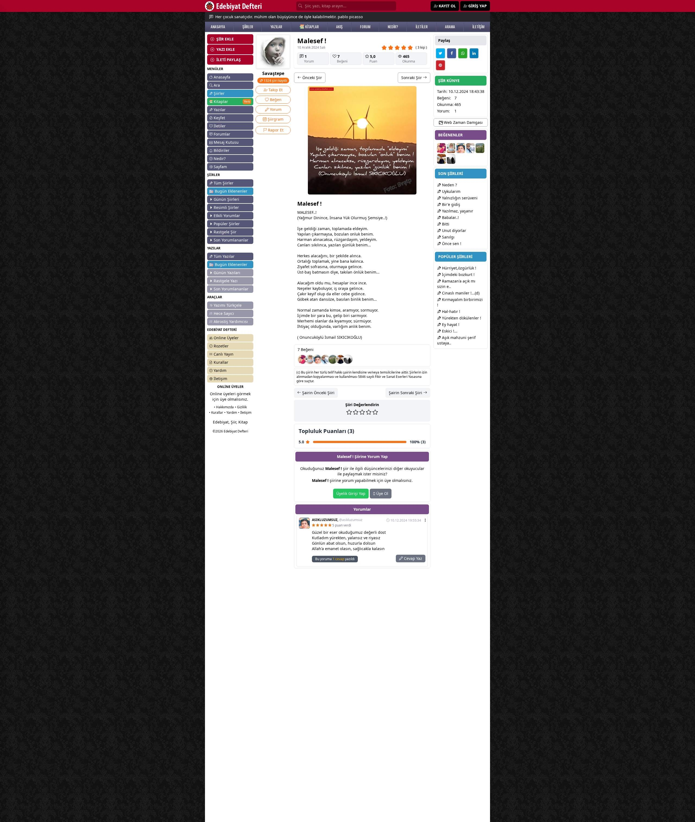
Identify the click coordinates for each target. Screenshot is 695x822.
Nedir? (220, 158)
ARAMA (450, 26)
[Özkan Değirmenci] (348, 359)
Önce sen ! (451, 243)
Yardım (220, 370)
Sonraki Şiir (412, 77)
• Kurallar (216, 412)
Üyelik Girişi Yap (350, 493)
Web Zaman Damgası (463, 122)
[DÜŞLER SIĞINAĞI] (340, 359)
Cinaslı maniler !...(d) (460, 293)
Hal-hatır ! (450, 311)
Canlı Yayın (223, 354)
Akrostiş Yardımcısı (231, 321)
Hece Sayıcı (224, 313)
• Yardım (230, 412)
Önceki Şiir (311, 77)
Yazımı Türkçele (228, 305)
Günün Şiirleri (226, 199)
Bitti (445, 224)
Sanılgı (447, 237)
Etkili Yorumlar (227, 215)
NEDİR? (393, 26)
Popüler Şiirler (227, 223)
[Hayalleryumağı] (333, 359)
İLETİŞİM (478, 26)
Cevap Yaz (412, 558)
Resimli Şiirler (226, 207)
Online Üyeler (226, 337)
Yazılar (220, 109)
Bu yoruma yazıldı (335, 559)
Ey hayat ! (450, 324)
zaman (324, 228)
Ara (217, 85)
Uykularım (450, 191)
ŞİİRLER (247, 26)
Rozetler (221, 346)
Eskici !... (449, 331)
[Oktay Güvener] (325, 359)
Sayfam (220, 166)
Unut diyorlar (453, 230)
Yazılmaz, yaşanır (457, 211)
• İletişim (244, 412)
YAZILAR (276, 26)
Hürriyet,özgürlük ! (458, 268)
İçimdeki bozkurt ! (458, 274)
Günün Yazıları (227, 272)
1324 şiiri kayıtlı (275, 80)
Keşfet (219, 117)
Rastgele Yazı (226, 280)
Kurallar (221, 362)
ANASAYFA (218, 26)
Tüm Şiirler (223, 183)
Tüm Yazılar (224, 256)
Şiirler (219, 93)
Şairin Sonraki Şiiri (406, 392)
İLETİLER (422, 26)
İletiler (220, 125)
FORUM (365, 26)
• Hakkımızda (224, 407)
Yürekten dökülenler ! (461, 318)
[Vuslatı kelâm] (302, 359)
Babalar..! (450, 217)
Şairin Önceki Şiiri (317, 392)
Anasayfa (222, 77)
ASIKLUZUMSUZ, (337, 520)
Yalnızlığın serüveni (459, 197)
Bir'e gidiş (450, 204)
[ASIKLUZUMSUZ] (318, 359)
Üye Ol (381, 493)
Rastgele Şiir (225, 231)
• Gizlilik (241, 407)
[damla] (310, 359)
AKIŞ (339, 26)
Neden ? (449, 184)
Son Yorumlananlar (231, 240)
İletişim (220, 378)
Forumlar (222, 134)
